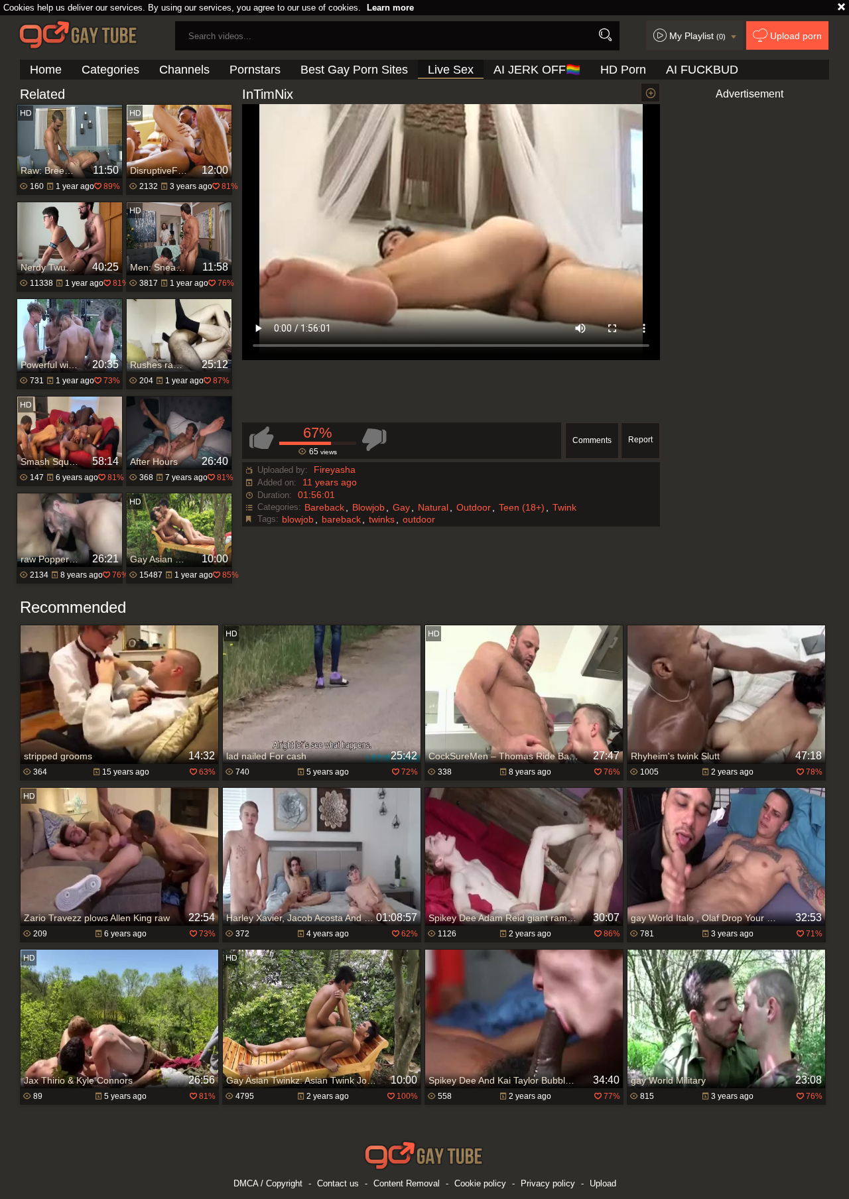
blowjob (298, 519)
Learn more (390, 8)
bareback (341, 519)
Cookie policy (480, 1183)
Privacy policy (548, 1183)
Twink (564, 507)
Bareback (324, 507)
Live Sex (451, 69)
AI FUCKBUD (702, 69)
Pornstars (255, 69)
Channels (184, 69)
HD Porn (623, 69)
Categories (110, 69)
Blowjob (368, 507)
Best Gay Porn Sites (354, 69)
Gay (401, 507)
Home (46, 69)
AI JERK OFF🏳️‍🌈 (536, 69)
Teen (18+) (522, 507)
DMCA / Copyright (267, 1183)
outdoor (419, 519)
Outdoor (473, 507)
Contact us (338, 1183)
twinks (382, 519)
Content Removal (406, 1183)
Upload (603, 1183)
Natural (433, 507)
